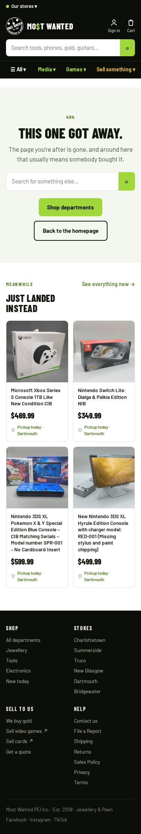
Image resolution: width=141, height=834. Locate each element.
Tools (12, 660)
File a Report (88, 731)
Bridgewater (87, 691)
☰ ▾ (18, 69)
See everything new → (108, 284)
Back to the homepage (71, 230)
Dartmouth (85, 681)
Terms (81, 782)
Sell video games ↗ (27, 731)
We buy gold (19, 720)
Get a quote (18, 751)
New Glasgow (88, 670)
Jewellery (16, 650)
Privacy (82, 772)
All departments (23, 640)
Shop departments (70, 207)
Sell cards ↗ (19, 741)
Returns (82, 751)
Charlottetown (89, 640)
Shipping (83, 741)
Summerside (88, 650)
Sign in (114, 30)
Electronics (18, 670)
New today (17, 681)
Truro (80, 660)
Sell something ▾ (116, 69)
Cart (131, 30)
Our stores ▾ (24, 6)
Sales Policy (87, 762)
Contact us (86, 720)
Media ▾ (47, 69)
